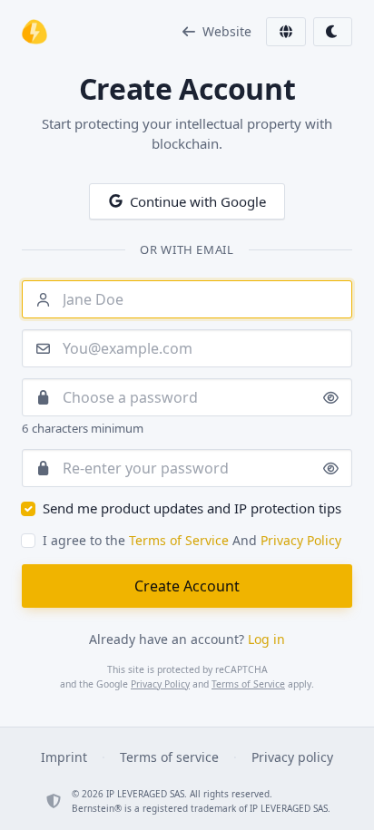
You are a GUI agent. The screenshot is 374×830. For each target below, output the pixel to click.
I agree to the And (192, 540)
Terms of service (169, 757)
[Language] (286, 31)
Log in (266, 639)
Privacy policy (292, 757)
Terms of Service (179, 540)
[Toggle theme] (333, 31)
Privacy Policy (301, 540)
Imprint (64, 757)
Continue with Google (198, 201)
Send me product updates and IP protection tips (192, 508)
